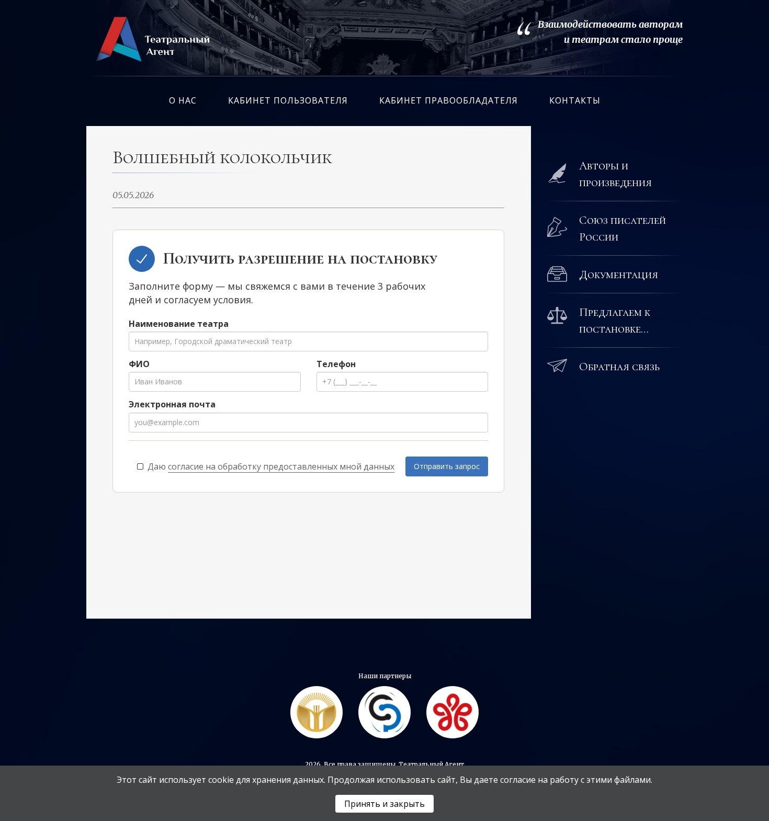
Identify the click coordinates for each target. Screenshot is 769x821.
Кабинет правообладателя (448, 100)
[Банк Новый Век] (452, 712)
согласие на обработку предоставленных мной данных (281, 466)
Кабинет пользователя (288, 100)
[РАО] (316, 712)
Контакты (575, 100)
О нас (183, 100)
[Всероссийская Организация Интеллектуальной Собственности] (384, 712)
